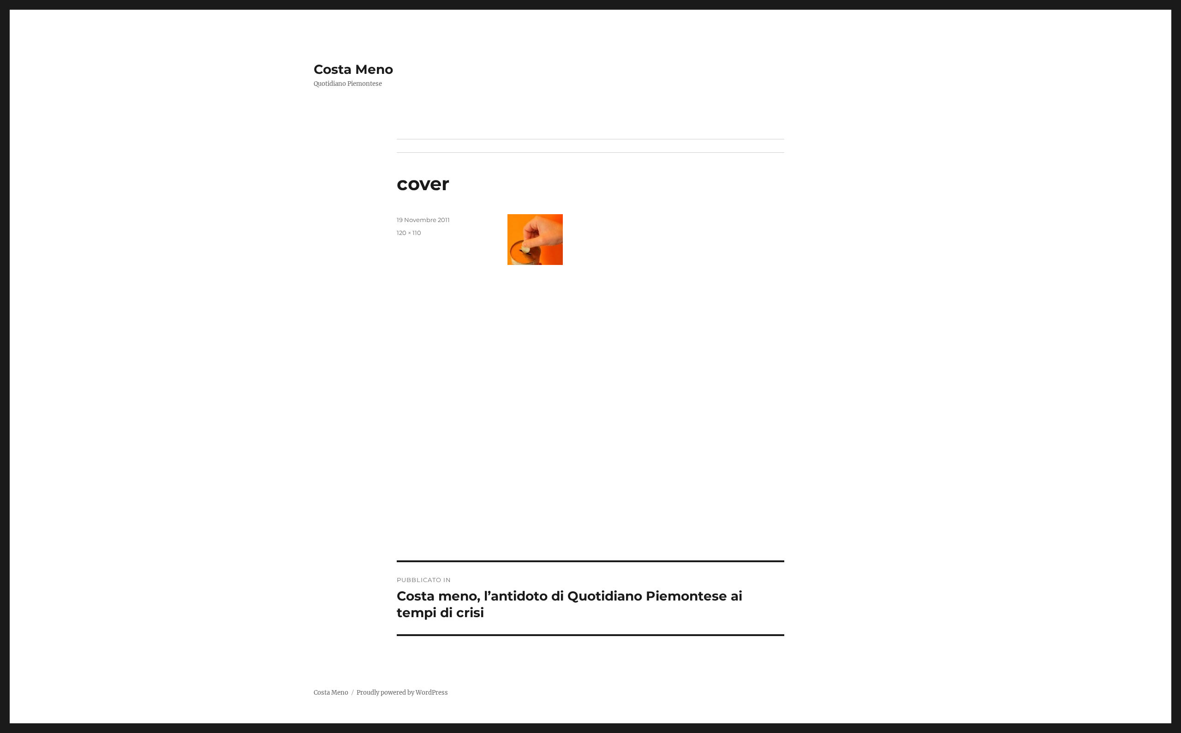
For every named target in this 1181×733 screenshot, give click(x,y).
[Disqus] (590, 432)
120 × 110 (409, 232)
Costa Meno (353, 69)
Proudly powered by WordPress (402, 693)
